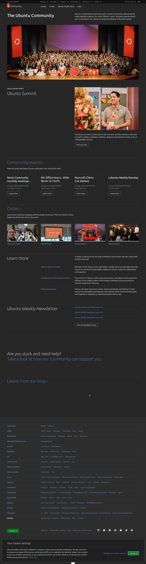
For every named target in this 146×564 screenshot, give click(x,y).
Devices (83, 508)
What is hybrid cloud (87, 477)
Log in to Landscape (87, 487)
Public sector (65, 518)
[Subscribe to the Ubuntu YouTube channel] (121, 530)
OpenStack (11, 426)
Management (70, 457)
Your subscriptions (48, 503)
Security (10, 482)
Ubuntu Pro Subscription (50, 508)
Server (51, 498)
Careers (63, 530)
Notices (96, 482)
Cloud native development (122, 513)
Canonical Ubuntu (13, 2)
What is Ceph (46, 431)
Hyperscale (45, 472)
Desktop (44, 498)
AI (41, 513)
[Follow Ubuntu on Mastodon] (99, 530)
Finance (80, 518)
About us (44, 530)
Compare (62, 487)
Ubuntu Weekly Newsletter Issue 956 (89, 312)
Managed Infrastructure (71, 513)
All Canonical (129, 2)
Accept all (133, 553)
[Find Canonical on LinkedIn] (110, 530)
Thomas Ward (113, 188)
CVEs (89, 482)
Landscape (11, 487)
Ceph (9, 431)
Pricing (72, 503)
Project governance (48, 289)
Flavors (67, 467)
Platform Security (47, 482)
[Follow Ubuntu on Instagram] (115, 530)
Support (51, 426)
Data (46, 513)
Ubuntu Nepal (113, 244)
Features (44, 462)
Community (65, 451)
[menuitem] (130, 1)
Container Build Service (98, 492)
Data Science (56, 446)
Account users (62, 503)
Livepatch (65, 482)
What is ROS (54, 451)
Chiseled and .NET (80, 492)
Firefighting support (94, 503)
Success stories (55, 462)
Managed (56, 431)
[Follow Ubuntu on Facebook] (104, 530)
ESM (58, 482)
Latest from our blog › (27, 381)
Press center (87, 530)
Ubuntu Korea (46, 244)
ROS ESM (44, 451)
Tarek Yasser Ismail (48, 188)
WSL (58, 498)
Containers (11, 492)
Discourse (80, 503)
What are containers (48, 492)
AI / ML (10, 446)
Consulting (66, 431)
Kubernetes (11, 436)
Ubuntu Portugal (13, 244)
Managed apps (46, 441)
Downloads (11, 498)
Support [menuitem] (63, 2)
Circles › (14, 208)
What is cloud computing (50, 477)
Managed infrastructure (16, 441)
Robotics (10, 451)
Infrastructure (54, 513)
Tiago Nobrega (80, 188)
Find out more (82, 145)
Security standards (78, 482)
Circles (52, 6)
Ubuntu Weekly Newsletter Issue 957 (89, 307)
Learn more (13, 193)
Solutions (11, 513)
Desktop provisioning (70, 508)
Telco (74, 518)
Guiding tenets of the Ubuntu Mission (55, 278)
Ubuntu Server (12, 472)
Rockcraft (112, 492)
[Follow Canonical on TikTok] (126, 530)
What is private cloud (70, 477)
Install (43, 426)
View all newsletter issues (86, 325)
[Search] (139, 1)
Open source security (89, 513)
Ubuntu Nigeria (81, 244)
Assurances (105, 482)
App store (44, 457)
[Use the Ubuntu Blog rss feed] (132, 530)
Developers (58, 467)
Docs (79, 6)
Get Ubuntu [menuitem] (86, 2)
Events (43, 6)
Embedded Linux (56, 457)
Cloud (9, 477)
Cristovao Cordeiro (14, 188)
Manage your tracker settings (115, 553)
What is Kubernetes (48, 436)
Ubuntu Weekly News (66, 6)
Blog (69, 530)
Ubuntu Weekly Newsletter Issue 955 (89, 317)
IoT (8, 457)
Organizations (46, 467)
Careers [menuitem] (96, 2)
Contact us (13, 531)
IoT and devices (105, 513)
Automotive (45, 518)
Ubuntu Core (12, 462)
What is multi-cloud (104, 477)
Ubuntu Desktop (13, 467)
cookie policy (33, 557)
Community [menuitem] (74, 2)
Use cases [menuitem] (53, 2)
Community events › (25, 162)
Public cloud (118, 477)
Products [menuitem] (43, 2)
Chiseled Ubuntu (64, 492)
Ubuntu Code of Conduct (50, 267)
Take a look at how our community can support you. (54, 358)
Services (66, 462)
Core (64, 498)
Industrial (55, 518)
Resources (83, 436)
